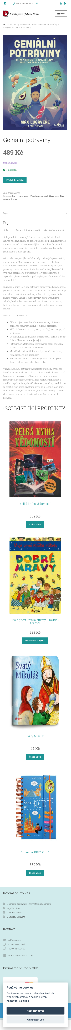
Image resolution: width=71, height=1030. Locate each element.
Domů (9, 24)
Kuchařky (52, 24)
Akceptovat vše (35, 1010)
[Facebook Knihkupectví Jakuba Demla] (5, 3)
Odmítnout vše (35, 1019)
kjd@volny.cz (14, 940)
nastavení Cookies (18, 1000)
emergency (8, 27)
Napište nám (13, 908)
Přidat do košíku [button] (35, 640)
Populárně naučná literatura (33, 24)
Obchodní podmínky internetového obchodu (29, 903)
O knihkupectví (14, 912)
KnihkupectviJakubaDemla (21, 955)
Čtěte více (35, 524)
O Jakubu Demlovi (16, 916)
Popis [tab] (5, 213)
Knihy (16, 24)
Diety (15, 196)
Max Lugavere (10, 162)
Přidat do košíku (14, 180)
